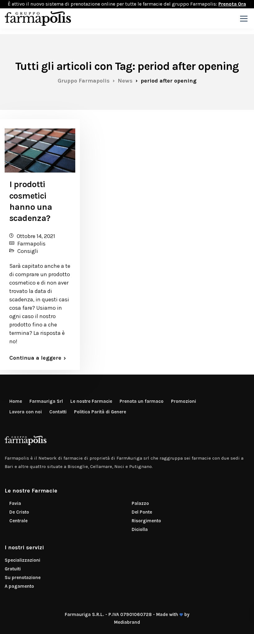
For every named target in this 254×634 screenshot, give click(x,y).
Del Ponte (142, 512)
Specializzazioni (22, 560)
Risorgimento (146, 521)
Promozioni (183, 401)
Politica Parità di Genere (100, 412)
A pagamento (19, 586)
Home (15, 401)
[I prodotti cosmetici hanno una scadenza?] (40, 147)
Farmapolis (31, 243)
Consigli (27, 251)
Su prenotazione (23, 577)
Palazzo (140, 503)
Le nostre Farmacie (91, 401)
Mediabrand (127, 622)
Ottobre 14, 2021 (36, 236)
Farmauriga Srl (46, 401)
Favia (15, 503)
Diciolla (140, 529)
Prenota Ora (232, 4)
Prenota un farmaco (142, 401)
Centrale (18, 521)
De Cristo (19, 512)
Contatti (58, 412)
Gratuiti (13, 569)
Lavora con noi (25, 412)
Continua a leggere (35, 358)
